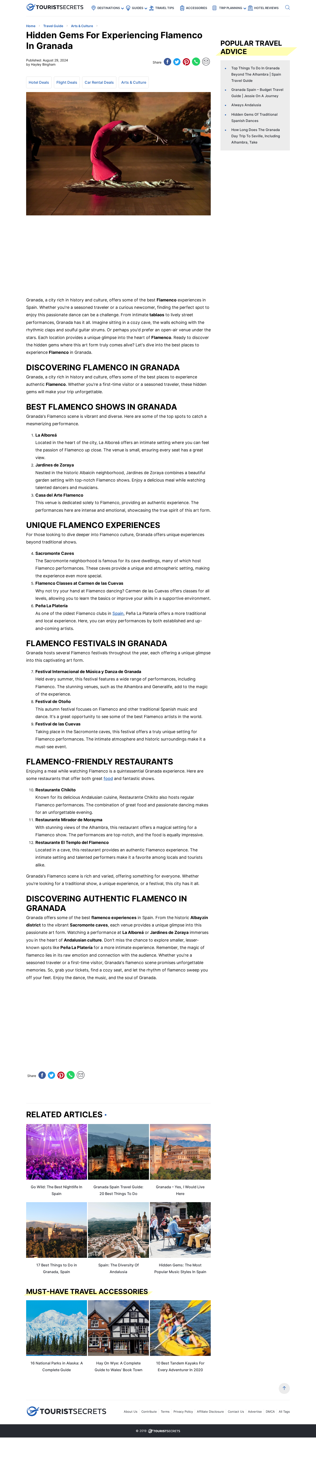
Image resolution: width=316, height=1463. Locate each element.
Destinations (108, 8)
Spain (118, 613)
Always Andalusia (246, 105)
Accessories (196, 8)
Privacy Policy (183, 1411)
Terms (165, 1411)
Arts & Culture (133, 82)
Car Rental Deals (99, 82)
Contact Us (236, 1411)
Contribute (149, 1411)
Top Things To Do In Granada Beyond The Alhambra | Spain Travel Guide (256, 74)
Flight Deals (66, 82)
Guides (137, 8)
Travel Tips (164, 8)
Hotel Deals (39, 82)
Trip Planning (230, 8)
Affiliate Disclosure (210, 1411)
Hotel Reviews (266, 8)
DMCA (270, 1411)
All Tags (284, 1411)
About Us (130, 1411)
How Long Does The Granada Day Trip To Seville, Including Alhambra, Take (255, 136)
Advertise (255, 1411)
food (108, 778)
